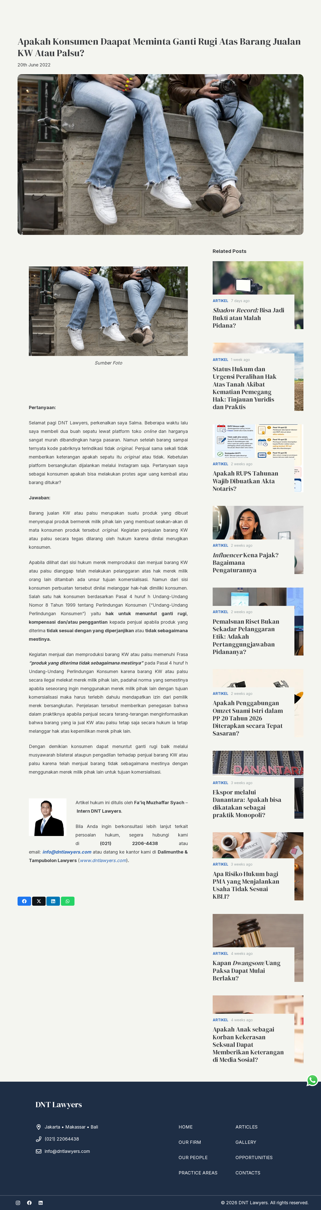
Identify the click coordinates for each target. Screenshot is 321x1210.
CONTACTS (247, 1172)
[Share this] (24, 901)
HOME (186, 1127)
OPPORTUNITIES (254, 1157)
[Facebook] (29, 1202)
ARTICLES (246, 1127)
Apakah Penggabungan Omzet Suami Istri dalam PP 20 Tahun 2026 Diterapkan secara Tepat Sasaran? (248, 718)
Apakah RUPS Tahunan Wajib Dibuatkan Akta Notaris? (245, 481)
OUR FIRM (190, 1142)
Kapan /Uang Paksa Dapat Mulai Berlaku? (246, 970)
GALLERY (245, 1142)
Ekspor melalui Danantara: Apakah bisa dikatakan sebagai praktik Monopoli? (247, 803)
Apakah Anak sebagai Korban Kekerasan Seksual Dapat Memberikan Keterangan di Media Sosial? (248, 1044)
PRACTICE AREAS (198, 1172)
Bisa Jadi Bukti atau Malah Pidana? (248, 317)
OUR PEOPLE (193, 1157)
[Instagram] (18, 1202)
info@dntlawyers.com (67, 1151)
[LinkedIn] (40, 1202)
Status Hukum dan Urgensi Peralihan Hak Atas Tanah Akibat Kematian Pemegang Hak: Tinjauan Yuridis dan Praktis (245, 388)
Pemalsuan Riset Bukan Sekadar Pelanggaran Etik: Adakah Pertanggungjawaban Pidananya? (246, 636)
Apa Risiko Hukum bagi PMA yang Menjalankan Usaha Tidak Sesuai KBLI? (246, 885)
